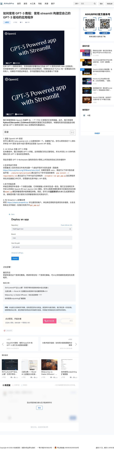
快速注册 (109, 4)
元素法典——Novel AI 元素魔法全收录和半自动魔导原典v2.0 (26, 291)
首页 (19, 3)
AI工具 (32, 3)
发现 (25, 3)
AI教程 (7, 22)
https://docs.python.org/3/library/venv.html (21, 170)
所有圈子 (97, 133)
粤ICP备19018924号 (45, 448)
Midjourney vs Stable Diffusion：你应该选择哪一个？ (24, 295)
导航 (40, 3)
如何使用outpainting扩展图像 (15, 298)
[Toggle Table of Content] (70, 132)
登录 (101, 4)
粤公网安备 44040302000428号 (68, 448)
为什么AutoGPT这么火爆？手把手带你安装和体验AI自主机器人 (27, 288)
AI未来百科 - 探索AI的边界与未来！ (24, 448)
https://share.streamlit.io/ (17, 202)
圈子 (53, 3)
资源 (46, 3)
